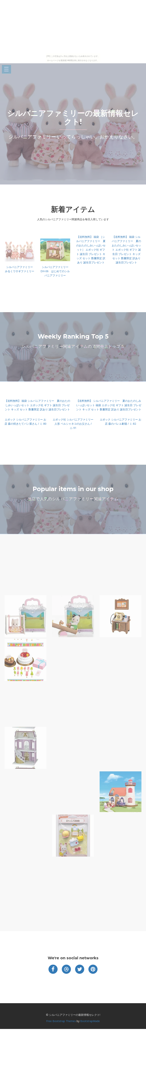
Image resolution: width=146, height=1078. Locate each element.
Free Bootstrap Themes (61, 1021)
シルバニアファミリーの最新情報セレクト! (73, 117)
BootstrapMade (90, 1021)
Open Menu (6, 69)
